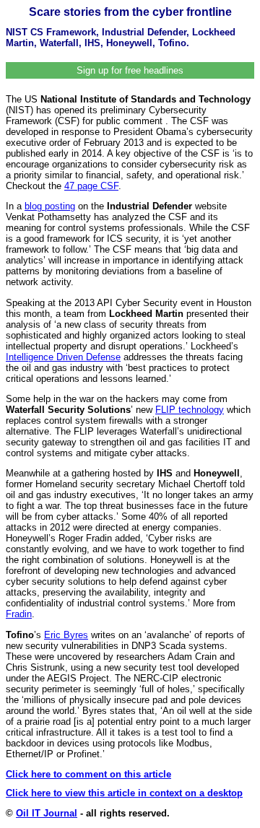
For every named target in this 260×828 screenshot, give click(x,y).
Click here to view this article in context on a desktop (124, 793)
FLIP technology (189, 409)
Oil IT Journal (46, 813)
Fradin (19, 614)
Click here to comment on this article (88, 774)
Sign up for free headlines (130, 70)
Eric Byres (66, 634)
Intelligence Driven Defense (63, 357)
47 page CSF (91, 185)
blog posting (50, 206)
